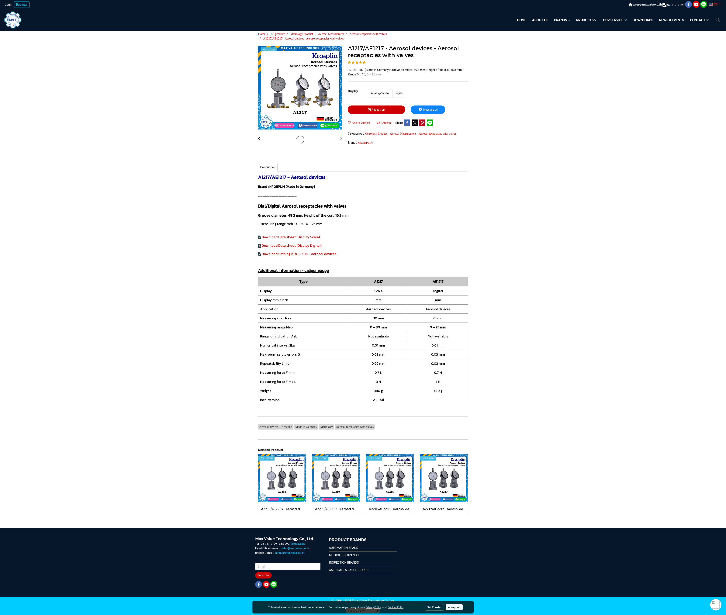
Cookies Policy (396, 607)
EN (716, 4)
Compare (386, 122)
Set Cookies (434, 607)
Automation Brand (343, 548)
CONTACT (698, 20)
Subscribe (263, 575)
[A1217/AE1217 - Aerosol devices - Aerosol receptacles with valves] (300, 88)
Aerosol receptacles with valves (437, 133)
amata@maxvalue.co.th (289, 553)
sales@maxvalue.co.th (295, 548)
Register (21, 4)
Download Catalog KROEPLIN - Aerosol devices (299, 254)
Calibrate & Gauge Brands (349, 570)
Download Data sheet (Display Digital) (292, 245)
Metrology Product (376, 133)
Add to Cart (378, 109)
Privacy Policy (373, 607)
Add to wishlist (360, 122)
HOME (521, 20)
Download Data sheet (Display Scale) (291, 237)
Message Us (430, 109)
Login (8, 4)
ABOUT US (540, 20)
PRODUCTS (585, 20)
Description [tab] (267, 167)
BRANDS (561, 20)
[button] (718, 19)
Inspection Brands (344, 562)
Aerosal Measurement (403, 133)
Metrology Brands (344, 555)
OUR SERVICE (613, 20)
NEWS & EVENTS (671, 20)
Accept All (454, 607)
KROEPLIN (365, 142)
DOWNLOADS (643, 20)
